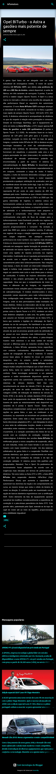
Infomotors (12, 4)
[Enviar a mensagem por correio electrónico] (4, 517)
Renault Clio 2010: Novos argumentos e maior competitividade (28, 737)
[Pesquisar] (52, 4)
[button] (4, 40)
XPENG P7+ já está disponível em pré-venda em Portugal (25, 648)
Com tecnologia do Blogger (29, 765)
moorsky (36, 770)
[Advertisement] (28, 583)
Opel (6, 520)
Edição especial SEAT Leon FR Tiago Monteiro (21, 693)
